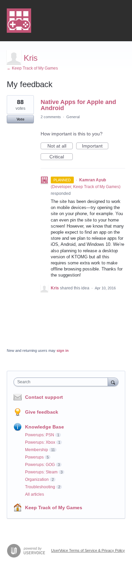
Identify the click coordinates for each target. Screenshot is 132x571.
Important (95, 146)
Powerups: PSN (39, 435)
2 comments (51, 117)
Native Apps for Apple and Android (78, 105)
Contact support (44, 397)
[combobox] (62, 382)
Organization (37, 479)
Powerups (34, 457)
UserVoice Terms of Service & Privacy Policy (88, 550)
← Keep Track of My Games (32, 68)
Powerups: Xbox (40, 442)
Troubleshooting (40, 487)
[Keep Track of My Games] (19, 20)
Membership (36, 449)
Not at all (60, 146)
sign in (63, 350)
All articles (34, 494)
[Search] (113, 382)
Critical (61, 157)
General (73, 117)
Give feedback (41, 412)
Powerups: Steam (41, 472)
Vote (20, 119)
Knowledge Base (44, 427)
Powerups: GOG (40, 464)
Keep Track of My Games (53, 507)
